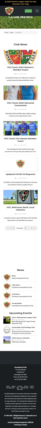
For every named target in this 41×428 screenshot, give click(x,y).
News (12, 32)
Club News (16, 285)
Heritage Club (10, 388)
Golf (17, 388)
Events (32, 386)
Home (6, 32)
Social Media (17, 303)
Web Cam (20, 389)
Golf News (16, 294)
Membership (24, 388)
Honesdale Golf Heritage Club (23, 327)
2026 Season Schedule (20, 338)
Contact (19, 386)
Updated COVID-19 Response (20, 174)
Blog (13, 276)
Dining (26, 386)
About (14, 386)
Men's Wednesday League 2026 (24, 317)
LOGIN (28, 11)
